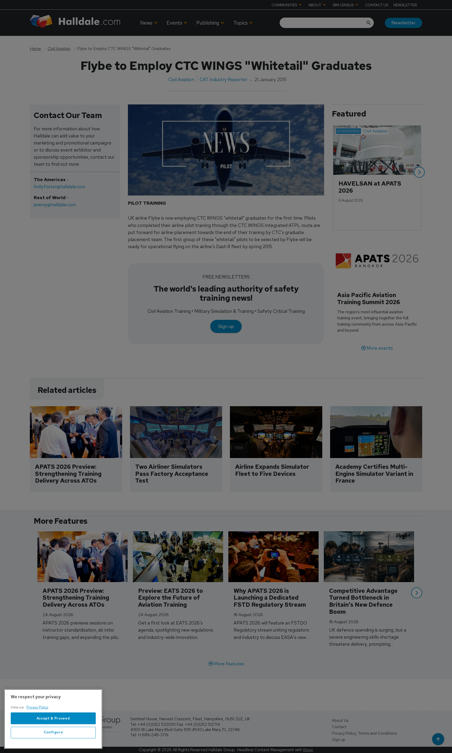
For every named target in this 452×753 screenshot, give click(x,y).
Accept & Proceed (53, 718)
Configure (53, 732)
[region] (53, 719)
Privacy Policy (37, 707)
